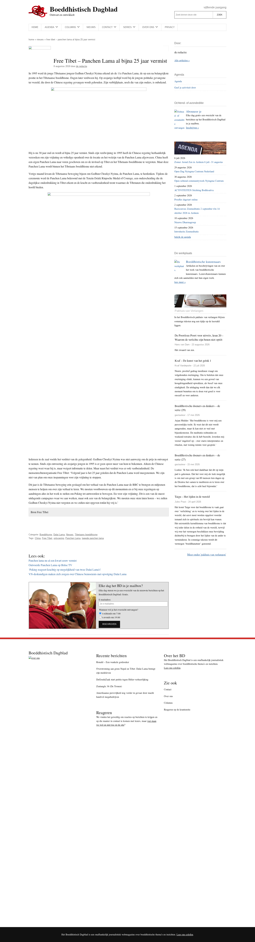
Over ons (168, 696)
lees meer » (180, 282)
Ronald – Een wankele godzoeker (112, 662)
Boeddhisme (46, 534)
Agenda (178, 81)
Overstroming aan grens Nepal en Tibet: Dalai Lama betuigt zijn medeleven (125, 670)
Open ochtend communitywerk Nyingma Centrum (199, 180)
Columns (168, 702)
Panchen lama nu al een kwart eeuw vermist (52, 560)
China (38, 538)
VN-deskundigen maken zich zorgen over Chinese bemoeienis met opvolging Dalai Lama (77, 574)
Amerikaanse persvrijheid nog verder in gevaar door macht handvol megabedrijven (125, 694)
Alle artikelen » (182, 60)
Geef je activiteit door (185, 87)
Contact (167, 689)
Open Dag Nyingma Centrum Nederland (194, 171)
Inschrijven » (192, 127)
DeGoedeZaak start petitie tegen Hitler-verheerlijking (122, 679)
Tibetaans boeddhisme (86, 534)
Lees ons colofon (172, 667)
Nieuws (40, 39)
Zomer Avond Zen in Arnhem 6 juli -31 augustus (198, 162)
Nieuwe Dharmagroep (185, 222)
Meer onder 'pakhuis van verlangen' (206, 554)
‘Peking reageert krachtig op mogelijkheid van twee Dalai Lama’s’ (65, 569)
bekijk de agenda (182, 236)
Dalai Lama (59, 534)
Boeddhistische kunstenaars (203, 262)
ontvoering (59, 538)
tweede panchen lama (93, 538)
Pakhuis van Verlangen (189, 310)
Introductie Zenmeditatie (186, 231)
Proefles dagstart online (186, 199)
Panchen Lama (72, 538)
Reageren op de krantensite (177, 709)
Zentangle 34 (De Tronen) (109, 686)
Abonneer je (193, 111)
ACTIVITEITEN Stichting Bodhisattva (194, 190)
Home (31, 39)
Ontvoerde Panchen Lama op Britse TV (50, 565)
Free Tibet (47, 538)
